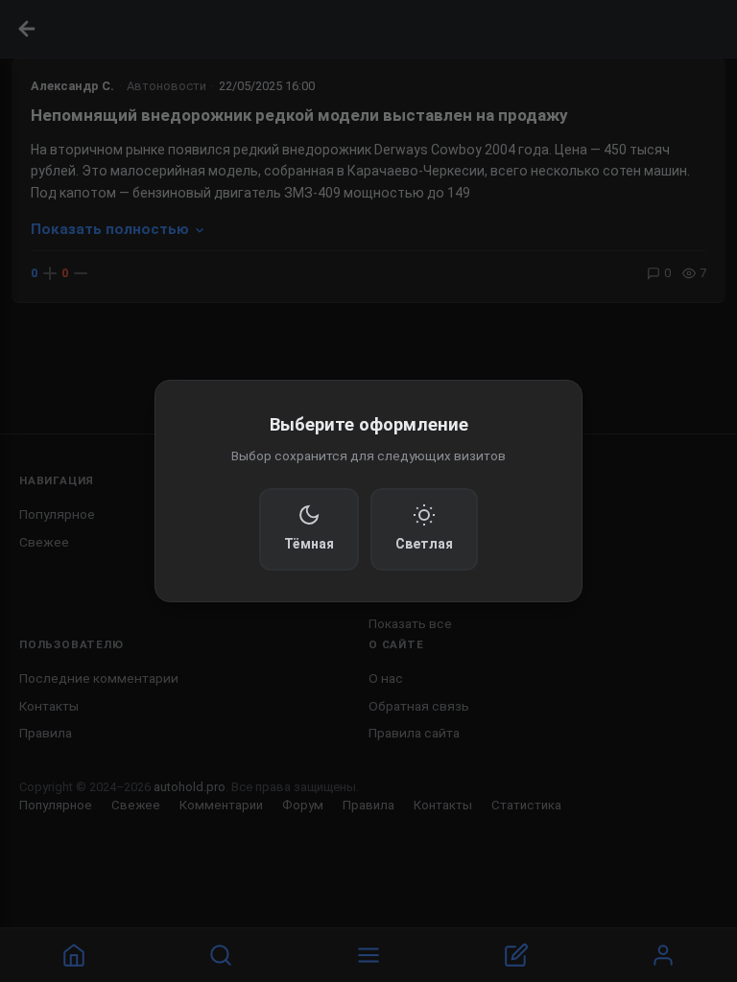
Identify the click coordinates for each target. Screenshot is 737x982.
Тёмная (309, 543)
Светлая (424, 543)
